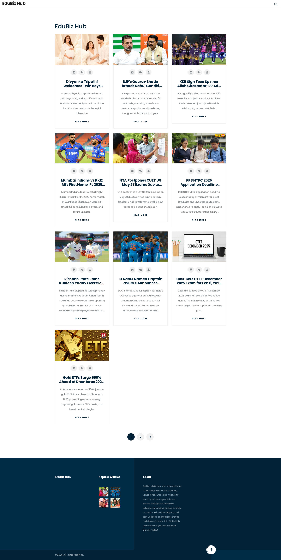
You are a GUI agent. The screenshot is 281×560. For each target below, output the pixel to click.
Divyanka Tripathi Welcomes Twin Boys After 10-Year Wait (81, 84)
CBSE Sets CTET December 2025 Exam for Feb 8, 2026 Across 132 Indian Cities (199, 281)
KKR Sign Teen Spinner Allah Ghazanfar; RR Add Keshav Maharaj (199, 84)
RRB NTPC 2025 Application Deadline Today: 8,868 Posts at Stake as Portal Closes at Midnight (199, 182)
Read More (82, 121)
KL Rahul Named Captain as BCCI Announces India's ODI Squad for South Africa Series (140, 281)
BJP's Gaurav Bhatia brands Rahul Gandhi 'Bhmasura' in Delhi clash (140, 84)
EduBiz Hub (14, 3)
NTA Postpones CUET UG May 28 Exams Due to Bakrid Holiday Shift (140, 182)
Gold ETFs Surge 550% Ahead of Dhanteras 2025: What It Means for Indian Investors (82, 380)
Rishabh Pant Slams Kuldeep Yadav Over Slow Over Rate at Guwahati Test (82, 281)
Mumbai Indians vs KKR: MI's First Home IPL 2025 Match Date (82, 182)
